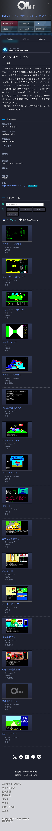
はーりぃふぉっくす (11, 538)
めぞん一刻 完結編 (11, 669)
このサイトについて (11, 784)
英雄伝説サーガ (9, 701)
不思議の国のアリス (11, 408)
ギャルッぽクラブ (10, 604)
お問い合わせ (8, 807)
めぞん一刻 (7, 571)
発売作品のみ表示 (30, 220)
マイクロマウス (9, 342)
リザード (6, 506)
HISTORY (32, 186)
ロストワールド (9, 734)
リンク (5, 799)
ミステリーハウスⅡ (11, 244)
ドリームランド (9, 473)
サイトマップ (8, 788)
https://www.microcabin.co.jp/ (14, 185)
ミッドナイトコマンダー (14, 277)
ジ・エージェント (10, 440)
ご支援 (5, 811)
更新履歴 (6, 791)
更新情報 (41, 39)
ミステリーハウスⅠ (11, 375)
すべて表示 (11, 220)
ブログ (5, 803)
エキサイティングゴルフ (14, 309)
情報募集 (6, 795)
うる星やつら (8, 637)
